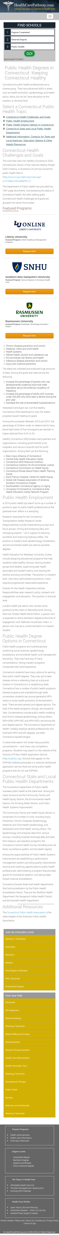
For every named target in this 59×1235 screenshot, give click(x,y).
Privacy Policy (52, 1220)
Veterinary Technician (15, 1113)
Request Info (29, 251)
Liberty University (16, 236)
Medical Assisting (13, 1018)
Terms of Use (30, 1223)
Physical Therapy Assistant (17, 1050)
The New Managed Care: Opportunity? (27, 1188)
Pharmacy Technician (15, 1026)
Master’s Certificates (22, 1163)
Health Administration (20, 1135)
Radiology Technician (15, 1074)
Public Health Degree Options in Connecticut (30, 124)
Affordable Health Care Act (22, 1185)
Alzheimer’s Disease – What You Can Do (28, 1210)
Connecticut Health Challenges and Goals (28, 117)
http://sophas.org (11, 758)
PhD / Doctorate (12, 978)
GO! (29, 53)
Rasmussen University (19, 321)
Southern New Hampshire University (27, 277)
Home (3, 1220)
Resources (20, 1220)
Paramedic (10, 1002)
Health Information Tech (16, 1066)
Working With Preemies (20, 1191)
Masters (9, 962)
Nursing (8, 1097)
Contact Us (40, 1220)
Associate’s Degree (21, 1157)
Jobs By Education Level (19, 932)
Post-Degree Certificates (16, 970)
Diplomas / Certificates (15, 939)
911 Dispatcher (12, 1010)
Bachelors (9, 955)
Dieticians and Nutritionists (17, 1105)
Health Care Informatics (21, 1137)
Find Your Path (13, 995)
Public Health (11, 1089)
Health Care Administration (17, 1058)
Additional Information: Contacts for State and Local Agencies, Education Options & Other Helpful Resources (30, 140)
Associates (10, 947)
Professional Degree (14, 986)
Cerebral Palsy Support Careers (24, 1213)
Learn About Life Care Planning (24, 1207)
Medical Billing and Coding (17, 1034)
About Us (30, 1220)
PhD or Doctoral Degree (23, 1165)
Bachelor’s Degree (21, 1160)
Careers (10, 1220)
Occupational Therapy (15, 1081)
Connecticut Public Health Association (26, 912)
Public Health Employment (20, 121)
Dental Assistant (12, 1042)
